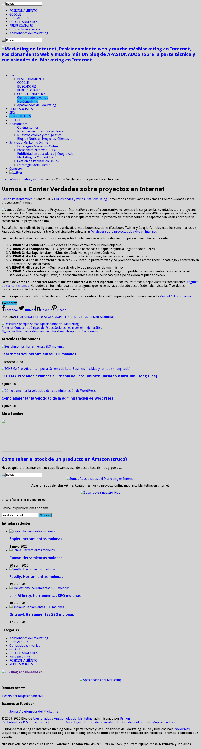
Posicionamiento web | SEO (36, 150)
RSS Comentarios (35, 722)
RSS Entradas (11, 722)
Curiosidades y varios (24, 29)
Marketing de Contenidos (35, 157)
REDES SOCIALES (21, 25)
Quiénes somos (27, 127)
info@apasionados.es (161, 722)
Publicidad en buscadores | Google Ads (45, 154)
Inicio (13, 75)
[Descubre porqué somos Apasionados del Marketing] (40, 324)
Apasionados (18, 124)
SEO (12, 112)
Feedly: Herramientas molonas (36, 577)
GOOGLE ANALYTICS (23, 22)
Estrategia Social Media (33, 165)
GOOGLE (15, 14)
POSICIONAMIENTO (23, 11)
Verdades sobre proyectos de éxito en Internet (123, 231)
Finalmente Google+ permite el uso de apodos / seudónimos (51, 331)
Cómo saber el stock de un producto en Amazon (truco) (64, 459)
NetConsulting (27, 101)
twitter (17, 172)
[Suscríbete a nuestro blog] (100, 492)
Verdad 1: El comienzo (175, 296)
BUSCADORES (19, 18)
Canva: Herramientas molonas (35, 558)
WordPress (182, 729)
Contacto (15, 168)
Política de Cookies (130, 722)
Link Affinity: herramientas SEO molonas (45, 596)
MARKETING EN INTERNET (73, 317)
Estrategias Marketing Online (37, 146)
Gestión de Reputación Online (38, 161)
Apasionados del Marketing (28, 33)
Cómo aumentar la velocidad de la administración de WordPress (57, 398)
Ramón (125, 718)
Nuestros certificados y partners (40, 131)
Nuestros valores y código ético (39, 135)
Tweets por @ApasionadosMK (23, 696)
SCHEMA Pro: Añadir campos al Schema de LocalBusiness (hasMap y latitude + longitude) (79, 376)
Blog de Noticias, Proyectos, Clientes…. (44, 139)
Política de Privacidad (99, 722)
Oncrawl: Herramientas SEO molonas (41, 615)
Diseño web (45, 317)
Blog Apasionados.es (26, 672)
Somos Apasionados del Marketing (33, 711)
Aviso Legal (74, 722)
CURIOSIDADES (20, 116)
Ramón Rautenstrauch (17, 199)
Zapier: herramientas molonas (35, 539)
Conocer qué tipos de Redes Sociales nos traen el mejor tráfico (52, 328)
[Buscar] (3, 4)
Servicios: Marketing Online (28, 142)
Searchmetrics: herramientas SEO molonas (39, 354)
